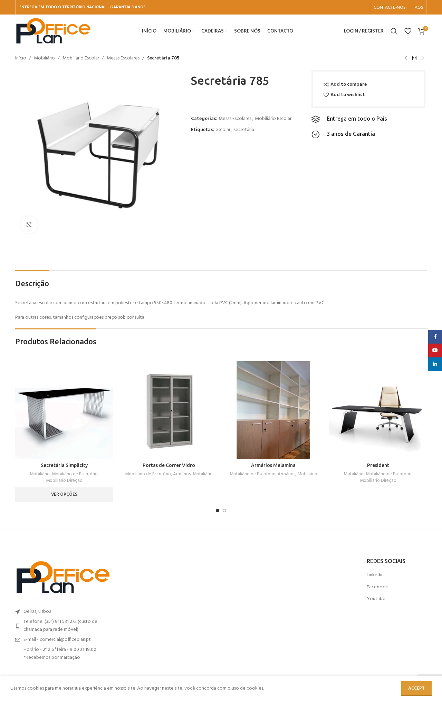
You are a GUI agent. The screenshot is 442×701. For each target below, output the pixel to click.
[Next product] (423, 58)
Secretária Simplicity (64, 465)
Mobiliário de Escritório (75, 474)
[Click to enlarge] (29, 224)
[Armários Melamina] (273, 410)
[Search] (394, 31)
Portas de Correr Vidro (169, 465)
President (378, 465)
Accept (416, 688)
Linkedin (375, 575)
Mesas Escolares (123, 58)
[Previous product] (406, 58)
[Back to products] (414, 58)
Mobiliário (44, 58)
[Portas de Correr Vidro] (169, 410)
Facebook (377, 587)
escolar (222, 130)
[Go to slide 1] (217, 510)
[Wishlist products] (408, 31)
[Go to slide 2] (224, 510)
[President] (378, 410)
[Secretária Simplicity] (64, 410)
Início (20, 58)
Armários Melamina (273, 465)
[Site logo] (53, 31)
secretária (244, 130)
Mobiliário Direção (64, 481)
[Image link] (62, 577)
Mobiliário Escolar (81, 58)
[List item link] (62, 626)
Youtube (376, 599)
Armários (182, 474)
